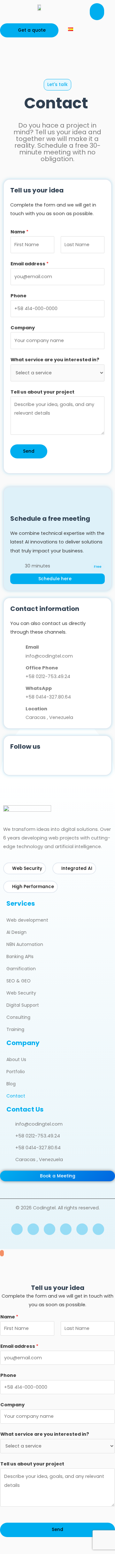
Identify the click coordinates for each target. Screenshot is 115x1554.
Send (28, 451)
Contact (15, 1096)
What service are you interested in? (55, 359)
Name (19, 232)
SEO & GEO (18, 981)
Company (23, 327)
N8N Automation (24, 944)
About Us (16, 1059)
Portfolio (15, 1071)
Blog (11, 1084)
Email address (30, 264)
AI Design (16, 932)
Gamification (21, 968)
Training (15, 1029)
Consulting (18, 1017)
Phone (19, 296)
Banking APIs (20, 956)
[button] (97, 11)
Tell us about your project (42, 392)
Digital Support (22, 1005)
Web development (27, 920)
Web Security (21, 993)
